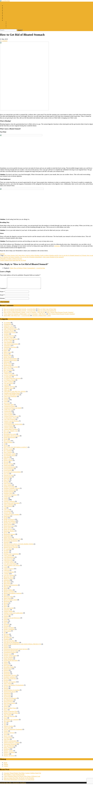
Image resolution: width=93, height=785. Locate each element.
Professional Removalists (11, 650)
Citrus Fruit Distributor (10, 396)
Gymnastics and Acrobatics (11, 514)
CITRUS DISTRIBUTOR (11, 395)
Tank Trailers (7, 714)
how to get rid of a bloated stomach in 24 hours (72, 255)
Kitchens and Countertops (11, 554)
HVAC (6, 532)
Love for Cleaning (9, 575)
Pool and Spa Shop (9, 641)
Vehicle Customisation (10, 741)
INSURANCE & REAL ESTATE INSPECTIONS (18, 544)
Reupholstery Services (10, 675)
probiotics (57, 246)
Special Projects (8, 701)
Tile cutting (7, 721)
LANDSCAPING (9, 562)
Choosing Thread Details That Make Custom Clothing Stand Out (22, 773)
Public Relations (8, 659)
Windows (6, 754)
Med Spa (6, 586)
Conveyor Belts (8, 414)
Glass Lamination (9, 504)
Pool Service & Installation (11, 642)
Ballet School (7, 352)
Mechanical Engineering (11, 585)
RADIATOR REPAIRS (11, 660)
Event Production (9, 468)
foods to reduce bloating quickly (49, 255)
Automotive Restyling (10, 347)
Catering (6, 385)
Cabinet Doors (8, 373)
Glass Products (8, 506)
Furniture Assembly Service (12, 488)
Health (5, 518)
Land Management (9, 557)
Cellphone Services (9, 386)
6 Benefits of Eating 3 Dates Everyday (11, 258)
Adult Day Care (8, 326)
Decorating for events (10, 434)
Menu (1, 2)
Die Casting (7, 440)
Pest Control (7, 631)
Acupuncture (7, 324)
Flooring (6, 481)
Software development (10, 698)
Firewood (7, 478)
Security (6, 686)
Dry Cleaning (7, 450)
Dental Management (9, 437)
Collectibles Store (9, 404)
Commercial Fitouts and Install (12, 408)
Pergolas (6, 626)
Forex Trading (8, 485)
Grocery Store (8, 513)
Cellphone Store (8, 388)
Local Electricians (9, 572)
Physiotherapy (8, 637)
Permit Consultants (9, 629)
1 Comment (4, 41)
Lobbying (6, 570)
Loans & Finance (9, 12)
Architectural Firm (9, 335)
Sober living (7, 695)
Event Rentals (8, 470)
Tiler (5, 723)
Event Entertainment (9, 467)
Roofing (6, 680)
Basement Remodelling (10, 358)
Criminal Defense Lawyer (11, 416)
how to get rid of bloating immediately (31, 257)
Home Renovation (9, 526)
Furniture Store (8, 493)
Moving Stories (11, 25)
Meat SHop (7, 583)
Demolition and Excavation (11, 436)
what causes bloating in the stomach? (53, 257)
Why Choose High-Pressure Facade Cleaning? (60, 312)
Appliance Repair (9, 331)
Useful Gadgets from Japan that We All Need (13, 260)
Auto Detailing (8, 342)
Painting (6, 616)
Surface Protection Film (10, 711)
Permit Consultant (9, 627)
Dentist (6, 439)
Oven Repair (7, 614)
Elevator (6, 462)
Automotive (7, 345)
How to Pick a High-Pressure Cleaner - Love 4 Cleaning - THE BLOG (24, 312)
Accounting (7, 18)
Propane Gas (7, 654)
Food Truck (7, 483)
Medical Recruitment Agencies (12, 593)
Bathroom (6, 362)
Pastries (6, 621)
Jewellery (6, 550)
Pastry (5, 623)
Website (2, 298)
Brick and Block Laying (11, 367)
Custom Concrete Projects (11, 421)
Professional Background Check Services (15, 649)
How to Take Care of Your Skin (47, 309)
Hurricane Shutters (9, 531)
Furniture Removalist (10, 490)
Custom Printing (8, 426)
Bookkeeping (7, 365)
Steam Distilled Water (10, 708)
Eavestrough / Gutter (10, 454)
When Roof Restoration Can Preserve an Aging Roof (19, 779)
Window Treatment (9, 752)
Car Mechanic (8, 376)
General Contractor (9, 501)
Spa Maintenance (9, 700)
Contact (6, 766)
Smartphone (7, 693)
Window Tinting (8, 750)
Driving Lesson (8, 449)
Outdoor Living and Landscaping (13, 613)
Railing (6, 662)
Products (6, 647)
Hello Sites (10, 22)
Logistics (6, 573)
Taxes (5, 718)
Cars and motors (8, 383)
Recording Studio (9, 667)
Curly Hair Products (9, 419)
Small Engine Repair (10, 691)
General (2, 254)
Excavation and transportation (12, 472)
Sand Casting (7, 683)
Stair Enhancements (9, 703)
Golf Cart (6, 509)
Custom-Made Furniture (10, 429)
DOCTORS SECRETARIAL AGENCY (15, 447)
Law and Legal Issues (10, 563)
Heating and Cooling (10, 522)
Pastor (5, 619)
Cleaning (6, 399)
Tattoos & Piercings (9, 716)
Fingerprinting (8, 477)
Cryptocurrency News (10, 417)
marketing (6, 7)
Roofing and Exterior (10, 682)
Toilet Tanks (7, 727)
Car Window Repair (9, 380)
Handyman (7, 516)
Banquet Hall (7, 355)
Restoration (7, 673)
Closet (5, 401)
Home (5, 762)
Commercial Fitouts (9, 406)
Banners (6, 353)
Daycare (6, 432)
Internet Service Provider (11, 547)
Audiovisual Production (10, 339)
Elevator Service (8, 463)
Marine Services (8, 578)
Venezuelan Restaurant (10, 744)
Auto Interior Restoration (11, 344)
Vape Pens (7, 739)
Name (2, 291)
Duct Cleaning (8, 452)
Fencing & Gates (8, 475)
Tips (5, 724)
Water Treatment (8, 747)
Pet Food (6, 634)
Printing (6, 645)
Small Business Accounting (11, 690)
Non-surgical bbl (8, 608)
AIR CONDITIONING (10, 329)
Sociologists (7, 696)
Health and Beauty (9, 15)
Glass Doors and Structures (11, 503)
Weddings (6, 749)
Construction (7, 17)
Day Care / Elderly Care (11, 431)
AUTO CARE (8, 340)
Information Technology (11, 540)
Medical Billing (8, 590)
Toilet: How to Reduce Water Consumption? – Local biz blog (27, 268)
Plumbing (6, 639)
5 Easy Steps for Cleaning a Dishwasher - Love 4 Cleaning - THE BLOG (25, 314)
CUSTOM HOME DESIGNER (13, 424)
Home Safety (7, 527)
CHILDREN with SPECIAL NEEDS (15, 391)
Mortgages (7, 601)
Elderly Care (7, 458)
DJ (4, 444)
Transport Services (9, 732)
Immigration (7, 13)
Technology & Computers (11, 719)
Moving (6, 603)
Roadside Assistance (9, 677)
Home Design (8, 524)
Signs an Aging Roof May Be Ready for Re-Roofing (19, 778)
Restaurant (7, 672)
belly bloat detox (20, 255)
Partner (6, 20)
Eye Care (6, 473)
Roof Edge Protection (10, 678)
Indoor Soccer (8, 537)
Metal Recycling (8, 596)
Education (6, 457)
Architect (6, 334)
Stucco (6, 709)
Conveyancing (8, 413)
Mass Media (7, 582)
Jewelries (6, 552)
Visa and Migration (9, 746)
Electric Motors (8, 460)
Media (5, 588)
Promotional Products (10, 652)
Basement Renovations (10, 360)
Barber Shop (7, 357)
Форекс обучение (9, 755)
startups (6, 706)
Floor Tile (6, 480)
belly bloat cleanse (9, 255)
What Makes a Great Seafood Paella (14, 774)
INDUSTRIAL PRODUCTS (12, 539)
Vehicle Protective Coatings (11, 742)
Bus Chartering (8, 370)
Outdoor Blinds (8, 611)
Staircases (6, 705)
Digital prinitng (8, 442)
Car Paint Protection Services (12, 378)
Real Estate (7, 665)
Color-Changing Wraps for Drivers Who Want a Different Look (22, 776)
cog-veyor (6, 403)
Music (5, 604)
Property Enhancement (10, 655)
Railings (6, 664)
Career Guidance (8, 381)
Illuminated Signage (9, 534)
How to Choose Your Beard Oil (47, 310)
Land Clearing (8, 555)
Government (7, 511)
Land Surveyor (8, 560)
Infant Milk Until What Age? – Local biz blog (17, 315)
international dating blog (11, 545)
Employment (7, 10)
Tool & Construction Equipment (13, 729)
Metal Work (7, 598)
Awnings (6, 349)
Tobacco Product (8, 726)
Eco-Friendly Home (9, 455)
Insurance (6, 9)
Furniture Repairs (9, 491)
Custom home (8, 422)
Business (6, 5)
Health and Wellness (9, 521)
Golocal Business (12, 23)
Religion (6, 670)
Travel (5, 734)
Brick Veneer (7, 368)
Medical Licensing (9, 591)
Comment (3, 288)
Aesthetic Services (9, 327)
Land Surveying (8, 559)
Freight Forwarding (9, 486)
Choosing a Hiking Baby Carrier (41, 315)
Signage (6, 688)
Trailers (6, 731)
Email (2, 295)
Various (6, 764)
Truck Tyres (7, 736)
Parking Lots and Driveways (12, 618)
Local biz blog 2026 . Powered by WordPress (13, 782)
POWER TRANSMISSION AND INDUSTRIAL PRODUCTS (22, 644)
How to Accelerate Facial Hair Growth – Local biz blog (20, 309)
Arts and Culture (8, 337)
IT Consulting (8, 549)
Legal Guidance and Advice (12, 565)
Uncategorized (8, 737)
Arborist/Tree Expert (9, 332)
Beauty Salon (7, 363)
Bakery (6, 350)
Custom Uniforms (9, 427)
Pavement (6, 624)
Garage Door (7, 496)
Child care (7, 390)
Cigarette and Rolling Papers (12, 393)
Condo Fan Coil (8, 409)
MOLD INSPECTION (10, 600)
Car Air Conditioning (10, 375)
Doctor (6, 445)
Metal (5, 595)
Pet (4, 632)
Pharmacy (6, 636)
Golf (5, 508)
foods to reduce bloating (32, 255)
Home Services (8, 529)
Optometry (7, 609)
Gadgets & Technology (10, 495)
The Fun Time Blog (13, 27)
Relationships (7, 668)
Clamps (6, 398)
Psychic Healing (8, 657)
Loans (5, 567)
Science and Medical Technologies (14, 685)
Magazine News (8, 577)
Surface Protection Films (11, 713)
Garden (6, 498)
